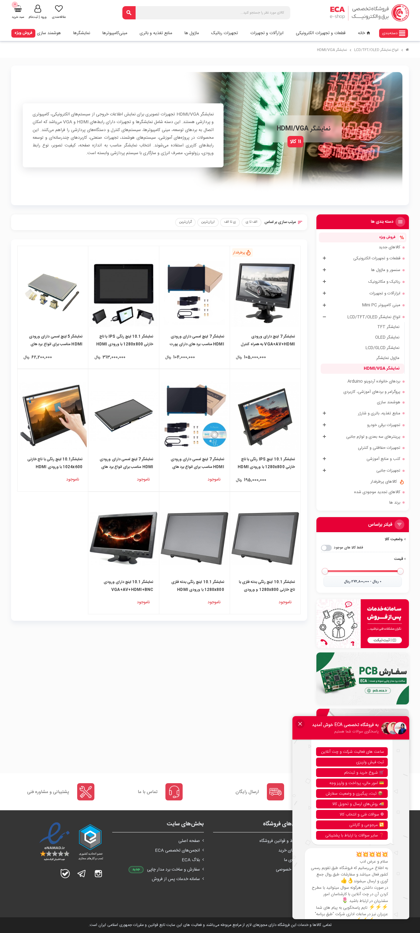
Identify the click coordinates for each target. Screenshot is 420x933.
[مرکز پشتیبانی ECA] (362, 623)
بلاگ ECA (191, 860)
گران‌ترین (185, 222)
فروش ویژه (23, 33)
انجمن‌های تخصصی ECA (177, 850)
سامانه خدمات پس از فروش (176, 879)
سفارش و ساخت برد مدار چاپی (173, 869)
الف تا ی (251, 222)
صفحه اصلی (189, 841)
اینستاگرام (98, 874)
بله (65, 874)
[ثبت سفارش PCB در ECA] (362, 678)
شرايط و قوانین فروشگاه (280, 841)
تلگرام (82, 874)
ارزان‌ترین (208, 222)
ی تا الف (230, 222)
